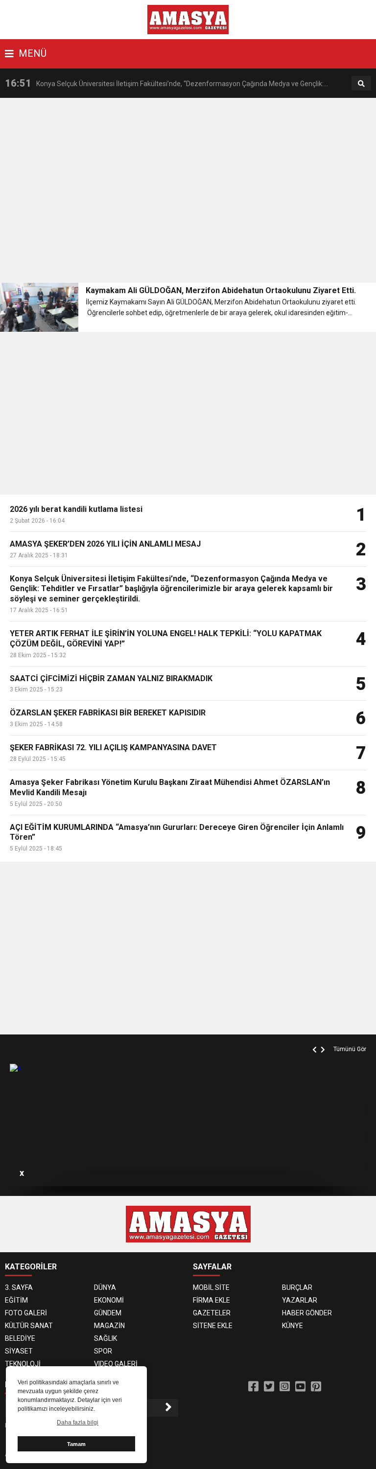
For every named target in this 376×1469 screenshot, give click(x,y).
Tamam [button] (76, 1444)
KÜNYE (292, 1326)
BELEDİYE (20, 1338)
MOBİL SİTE (211, 1287)
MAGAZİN (109, 1326)
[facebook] (253, 1387)
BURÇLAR (297, 1287)
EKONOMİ (109, 1300)
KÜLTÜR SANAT (29, 1326)
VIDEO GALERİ (116, 1364)
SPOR (103, 1351)
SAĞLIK (105, 1338)
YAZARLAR (299, 1300)
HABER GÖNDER (307, 1313)
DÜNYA (105, 1287)
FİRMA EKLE (211, 1300)
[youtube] (300, 1387)
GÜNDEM (107, 1313)
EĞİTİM (16, 1300)
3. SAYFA (19, 1287)
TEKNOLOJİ (23, 1364)
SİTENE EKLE (213, 1326)
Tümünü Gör (349, 1049)
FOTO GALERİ (26, 1313)
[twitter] (269, 1387)
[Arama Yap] (361, 84)
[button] (315, 1038)
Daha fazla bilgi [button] (77, 1422)
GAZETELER (212, 1313)
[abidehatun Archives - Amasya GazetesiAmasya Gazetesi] (188, 19)
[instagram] (285, 1387)
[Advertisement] (188, 193)
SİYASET (19, 1351)
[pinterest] (316, 1387)
